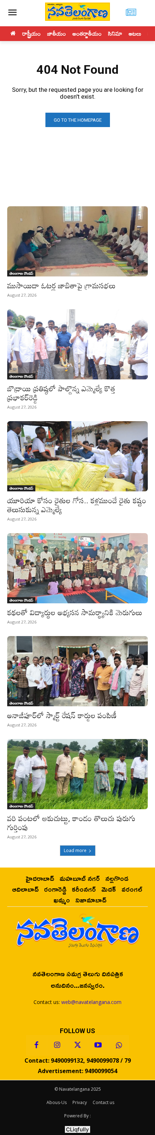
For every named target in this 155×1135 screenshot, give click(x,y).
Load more (75, 850)
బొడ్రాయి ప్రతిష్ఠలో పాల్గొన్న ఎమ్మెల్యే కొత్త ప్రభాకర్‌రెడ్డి (61, 393)
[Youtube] (98, 1045)
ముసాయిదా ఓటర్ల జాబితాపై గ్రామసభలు (61, 285)
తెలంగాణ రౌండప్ (21, 273)
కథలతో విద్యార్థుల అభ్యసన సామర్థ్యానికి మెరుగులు (74, 612)
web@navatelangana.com (91, 1002)
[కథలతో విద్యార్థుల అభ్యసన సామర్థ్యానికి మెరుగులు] (77, 568)
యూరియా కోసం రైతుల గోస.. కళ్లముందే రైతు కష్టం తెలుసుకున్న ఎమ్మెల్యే (76, 505)
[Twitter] (77, 1045)
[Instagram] (57, 1045)
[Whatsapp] (118, 1045)
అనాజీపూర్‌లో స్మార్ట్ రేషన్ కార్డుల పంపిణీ (62, 715)
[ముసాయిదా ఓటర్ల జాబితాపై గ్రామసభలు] (77, 241)
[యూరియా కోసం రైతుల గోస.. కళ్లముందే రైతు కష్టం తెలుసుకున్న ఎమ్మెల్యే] (77, 456)
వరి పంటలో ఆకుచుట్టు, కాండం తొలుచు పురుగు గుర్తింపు (71, 823)
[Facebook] (36, 1045)
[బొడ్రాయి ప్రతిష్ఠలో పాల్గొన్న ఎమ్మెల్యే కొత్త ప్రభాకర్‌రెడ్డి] (77, 344)
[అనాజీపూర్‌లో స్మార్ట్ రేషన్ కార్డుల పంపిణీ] (77, 671)
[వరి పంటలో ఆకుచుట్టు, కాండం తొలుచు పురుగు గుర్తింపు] (77, 774)
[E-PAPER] (131, 13)
